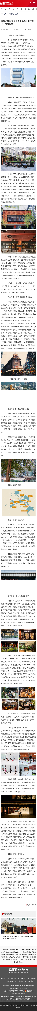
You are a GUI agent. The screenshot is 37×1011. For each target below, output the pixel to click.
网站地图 (30, 981)
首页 (4, 14)
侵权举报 (20, 981)
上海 (16, 14)
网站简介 (3, 978)
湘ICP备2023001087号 (16, 991)
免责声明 (13, 978)
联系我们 (33, 978)
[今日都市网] (6, 2)
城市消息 (11, 14)
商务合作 (23, 978)
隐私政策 (10, 981)
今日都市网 (4, 29)
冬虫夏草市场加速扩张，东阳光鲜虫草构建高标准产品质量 (18, 937)
